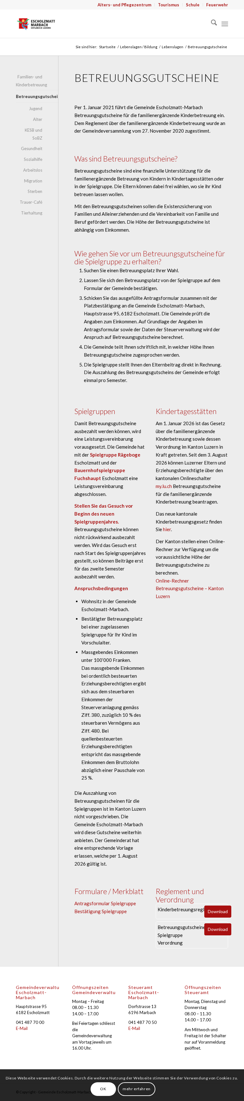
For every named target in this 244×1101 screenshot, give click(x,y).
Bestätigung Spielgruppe (100, 911)
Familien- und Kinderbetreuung (29, 80)
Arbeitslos (32, 170)
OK (103, 1088)
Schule (193, 4)
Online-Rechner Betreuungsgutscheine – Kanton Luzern (190, 588)
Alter (37, 119)
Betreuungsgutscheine (29, 96)
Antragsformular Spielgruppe (105, 903)
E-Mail (22, 1028)
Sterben (35, 191)
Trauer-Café (31, 202)
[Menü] (224, 23)
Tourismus (168, 4)
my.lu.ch (164, 486)
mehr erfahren (137, 1088)
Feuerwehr (217, 4)
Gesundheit (31, 148)
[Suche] (211, 23)
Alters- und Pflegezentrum (124, 4)
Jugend (35, 108)
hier (167, 529)
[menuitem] (124, 4)
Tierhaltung (31, 212)
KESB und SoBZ (33, 134)
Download (218, 911)
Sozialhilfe (33, 159)
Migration (33, 180)
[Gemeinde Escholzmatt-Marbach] (36, 23)
